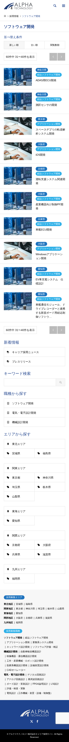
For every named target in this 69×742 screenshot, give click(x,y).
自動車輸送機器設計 (31, 651)
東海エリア (18, 511)
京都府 (16, 544)
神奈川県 (48, 477)
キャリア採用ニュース (25, 352)
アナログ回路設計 (16, 679)
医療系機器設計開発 (17, 665)
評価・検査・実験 (16, 688)
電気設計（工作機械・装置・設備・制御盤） (30, 693)
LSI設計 (55, 684)
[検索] (54, 6)
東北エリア (18, 443)
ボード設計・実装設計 (18, 684)
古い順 (34, 45)
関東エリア (18, 468)
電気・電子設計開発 (24, 412)
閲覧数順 (54, 45)
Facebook (37, 721)
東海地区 (8, 613)
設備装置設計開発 (39, 665)
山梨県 (16, 496)
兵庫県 (16, 554)
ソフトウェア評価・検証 (45, 647)
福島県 (47, 453)
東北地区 (8, 604)
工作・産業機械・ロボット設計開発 (25, 660)
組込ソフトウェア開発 (36, 637)
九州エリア (18, 569)
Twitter (31, 721)
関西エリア (18, 535)
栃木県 (47, 487)
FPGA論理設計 (40, 684)
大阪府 (47, 544)
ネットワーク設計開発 (18, 647)
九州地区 (8, 622)
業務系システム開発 (43, 642)
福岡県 (16, 578)
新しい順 (14, 45)
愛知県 (16, 520)
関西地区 (8, 618)
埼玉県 (16, 487)
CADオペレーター (16, 670)
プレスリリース (21, 361)
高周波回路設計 (36, 679)
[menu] (63, 6)
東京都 (16, 477)
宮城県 (16, 453)
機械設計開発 (20, 422)
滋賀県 (47, 554)
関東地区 (8, 608)
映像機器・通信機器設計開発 (22, 656)
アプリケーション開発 (18, 642)
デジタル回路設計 (36, 674)
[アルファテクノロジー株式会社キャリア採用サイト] (18, 5)
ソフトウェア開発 (23, 403)
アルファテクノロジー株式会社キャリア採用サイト (31, 734)
